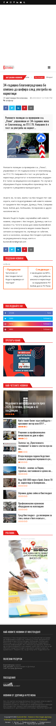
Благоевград (8, 665)
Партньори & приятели (35, 723)
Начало (7, 722)
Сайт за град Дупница (12, 668)
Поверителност (45, 722)
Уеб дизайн (8, 666)
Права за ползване (29, 722)
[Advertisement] (28, 34)
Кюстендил (27, 77)
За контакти (19, 723)
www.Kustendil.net (42, 224)
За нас (16, 722)
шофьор (9, 100)
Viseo (50, 720)
